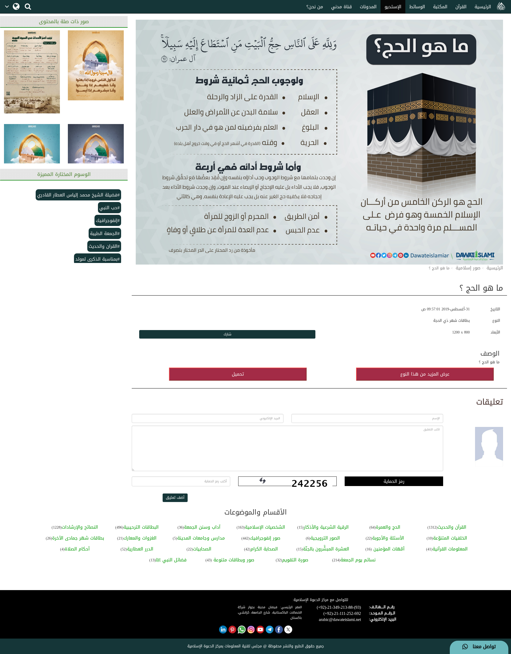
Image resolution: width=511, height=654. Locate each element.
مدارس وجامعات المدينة (201, 538)
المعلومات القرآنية (450, 549)
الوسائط (417, 6)
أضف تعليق (175, 497)
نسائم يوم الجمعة (358, 560)
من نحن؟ (314, 6)
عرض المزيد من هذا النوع (425, 374)
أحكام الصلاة (77, 549)
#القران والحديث (104, 246)
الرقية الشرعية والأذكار (326, 527)
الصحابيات (202, 549)
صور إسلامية (468, 268)
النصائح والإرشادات (80, 527)
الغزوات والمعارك (139, 538)
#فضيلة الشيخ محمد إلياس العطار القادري (78, 195)
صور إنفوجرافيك (265, 538)
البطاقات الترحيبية (141, 527)
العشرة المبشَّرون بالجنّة (326, 549)
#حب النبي (109, 207)
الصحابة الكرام (264, 549)
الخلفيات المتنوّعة (450, 538)
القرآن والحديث (452, 527)
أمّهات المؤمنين (388, 549)
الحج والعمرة (388, 527)
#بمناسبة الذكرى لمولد (97, 259)
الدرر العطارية (140, 549)
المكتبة (440, 6)
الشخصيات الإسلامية (265, 527)
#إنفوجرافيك (108, 220)
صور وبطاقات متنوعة (233, 560)
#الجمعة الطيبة (105, 233)
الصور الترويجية (325, 538)
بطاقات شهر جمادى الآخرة (78, 538)
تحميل (238, 374)
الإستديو (393, 6)
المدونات (368, 6)
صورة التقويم (295, 560)
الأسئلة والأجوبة (388, 538)
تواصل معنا (482, 646)
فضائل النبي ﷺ (171, 560)
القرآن (461, 6)
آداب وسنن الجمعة (202, 527)
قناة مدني (341, 6)
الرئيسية (483, 6)
